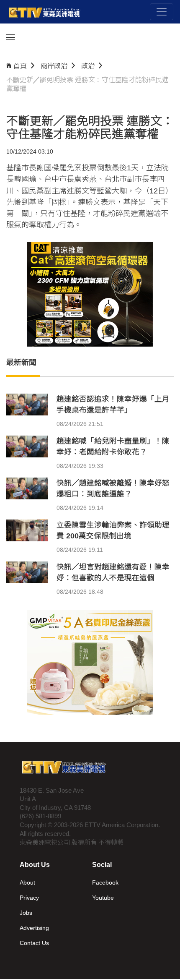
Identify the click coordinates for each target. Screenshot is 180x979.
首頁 (20, 65)
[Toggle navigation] (161, 11)
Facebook (105, 882)
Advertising (34, 927)
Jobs (26, 912)
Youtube (103, 897)
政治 (88, 65)
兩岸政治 (54, 65)
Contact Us (34, 943)
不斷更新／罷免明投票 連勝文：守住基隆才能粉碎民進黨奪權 (87, 84)
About (27, 882)
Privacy (29, 897)
